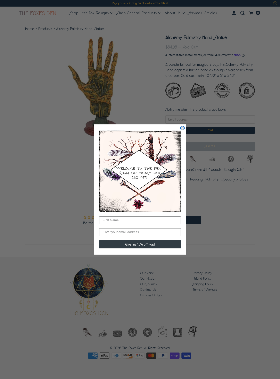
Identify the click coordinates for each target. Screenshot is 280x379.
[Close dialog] (182, 128)
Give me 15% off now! (140, 244)
